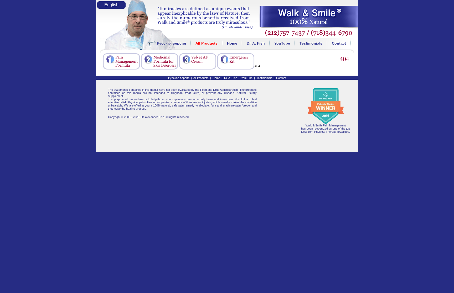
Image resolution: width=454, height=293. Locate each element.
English (111, 5)
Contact (339, 43)
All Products (206, 43)
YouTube (282, 43)
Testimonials (311, 43)
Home (232, 43)
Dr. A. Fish (256, 43)
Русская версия (171, 43)
